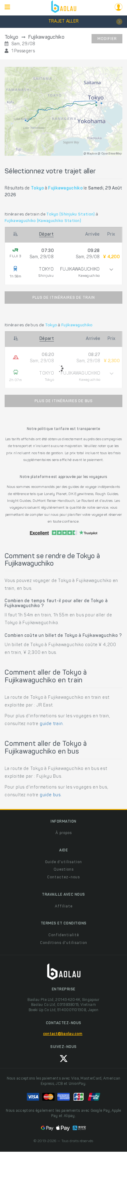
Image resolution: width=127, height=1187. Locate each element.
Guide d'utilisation (63, 862)
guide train (51, 724)
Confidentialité (63, 935)
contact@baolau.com (62, 1034)
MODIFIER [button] (107, 39)
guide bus (50, 795)
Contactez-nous (63, 877)
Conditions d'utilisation (63, 943)
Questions (64, 870)
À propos (63, 833)
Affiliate (63, 906)
